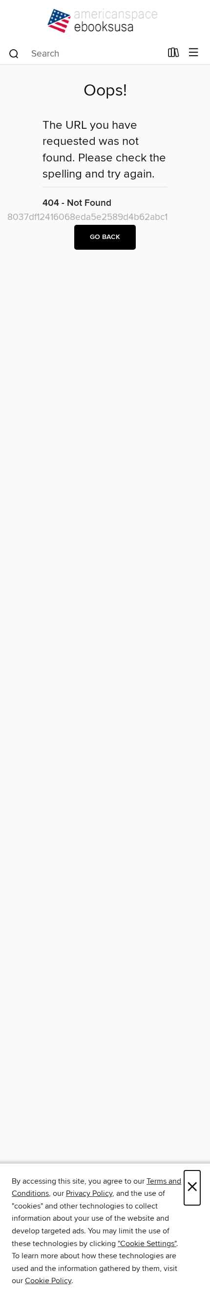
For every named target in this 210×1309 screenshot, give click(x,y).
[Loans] (174, 54)
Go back (105, 237)
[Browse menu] (194, 53)
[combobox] (84, 53)
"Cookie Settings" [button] (147, 1244)
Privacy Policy (89, 1193)
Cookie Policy (48, 1281)
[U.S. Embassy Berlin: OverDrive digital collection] (105, 21)
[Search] (14, 53)
